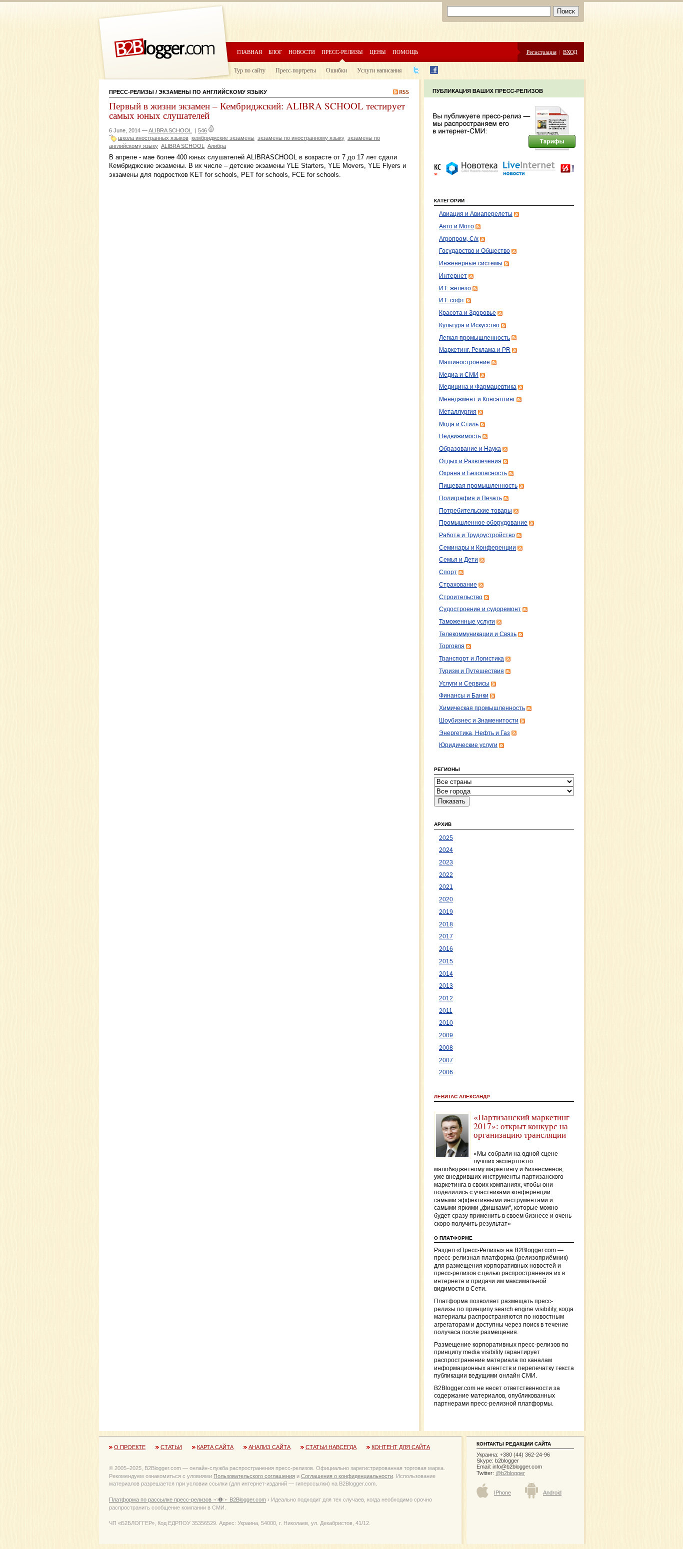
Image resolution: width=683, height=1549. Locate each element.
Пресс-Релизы (131, 92)
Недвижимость (460, 436)
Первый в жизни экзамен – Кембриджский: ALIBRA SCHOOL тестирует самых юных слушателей (257, 110)
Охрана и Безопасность (473, 473)
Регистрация (541, 51)
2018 (446, 924)
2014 (446, 974)
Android (552, 1493)
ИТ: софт (451, 300)
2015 (446, 961)
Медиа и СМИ (458, 375)
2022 (446, 875)
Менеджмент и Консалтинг (477, 399)
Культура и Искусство (469, 325)
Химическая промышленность (482, 708)
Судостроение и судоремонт (480, 609)
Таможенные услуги (467, 622)
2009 (446, 1035)
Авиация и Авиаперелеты (475, 214)
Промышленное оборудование (483, 523)
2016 (446, 949)
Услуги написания (379, 70)
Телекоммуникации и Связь (477, 634)
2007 (446, 1060)
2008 (446, 1048)
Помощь (405, 51)
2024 (446, 850)
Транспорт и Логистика (471, 659)
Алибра (217, 146)
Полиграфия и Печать (470, 498)
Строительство (460, 597)
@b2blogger (510, 1473)
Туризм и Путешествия (471, 671)
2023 (446, 862)
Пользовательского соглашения (254, 1476)
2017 (446, 936)
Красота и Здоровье (467, 313)
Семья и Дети (458, 560)
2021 (446, 887)
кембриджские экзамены (223, 138)
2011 (445, 1011)
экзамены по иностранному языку (301, 138)
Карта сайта (215, 1447)
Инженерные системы (470, 263)
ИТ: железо (455, 288)
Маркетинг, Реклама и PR (474, 350)
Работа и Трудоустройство (477, 535)
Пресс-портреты (296, 70)
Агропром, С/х (458, 239)
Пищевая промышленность (478, 486)
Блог (275, 51)
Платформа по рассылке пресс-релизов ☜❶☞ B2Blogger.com (187, 1500)
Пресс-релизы (342, 51)
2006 (446, 1072)
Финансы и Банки (463, 696)
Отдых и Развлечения (470, 461)
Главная (249, 51)
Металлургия (457, 412)
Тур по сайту (250, 70)
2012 (446, 998)
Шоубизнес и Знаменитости (478, 721)
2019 (446, 912)
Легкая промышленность (474, 338)
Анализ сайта (269, 1447)
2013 (446, 986)
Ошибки (336, 70)
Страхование (458, 585)
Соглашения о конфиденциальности (347, 1476)
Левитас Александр (462, 1096)
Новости (301, 51)
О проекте (130, 1447)
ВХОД (570, 51)
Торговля (451, 646)
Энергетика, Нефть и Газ (474, 733)
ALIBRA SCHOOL (170, 130)
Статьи (171, 1447)
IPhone (502, 1493)
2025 (446, 838)
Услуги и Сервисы (464, 684)
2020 (446, 899)
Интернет (453, 276)
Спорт (448, 572)
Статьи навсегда (331, 1447)
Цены (378, 51)
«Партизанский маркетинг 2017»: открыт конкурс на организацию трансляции (522, 1125)
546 (202, 130)
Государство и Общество (474, 251)
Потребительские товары (475, 511)
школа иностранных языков (153, 138)
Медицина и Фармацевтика (477, 387)
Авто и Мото (456, 226)
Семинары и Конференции (477, 548)
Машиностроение (464, 362)
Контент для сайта (401, 1447)
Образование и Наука (470, 449)
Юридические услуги (468, 745)
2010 (446, 1023)
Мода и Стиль (458, 424)
